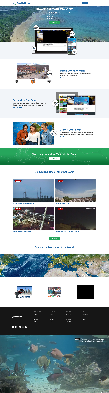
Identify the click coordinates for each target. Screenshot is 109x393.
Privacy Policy (59, 333)
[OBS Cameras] (16, 82)
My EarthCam (78, 2)
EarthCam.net (68, 319)
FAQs (84, 319)
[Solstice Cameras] (33, 82)
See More (54, 238)
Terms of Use (65, 333)
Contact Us (35, 321)
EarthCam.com (69, 316)
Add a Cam (52, 319)
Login (90, 2)
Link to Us (51, 316)
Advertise (51, 314)
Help (50, 321)
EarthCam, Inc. (48, 333)
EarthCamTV (68, 321)
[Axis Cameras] (49, 82)
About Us (35, 314)
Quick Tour (84, 316)
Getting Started (85, 314)
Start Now (54, 22)
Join (85, 3)
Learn (94, 2)
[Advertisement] (85, 292)
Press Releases (36, 316)
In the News (35, 319)
